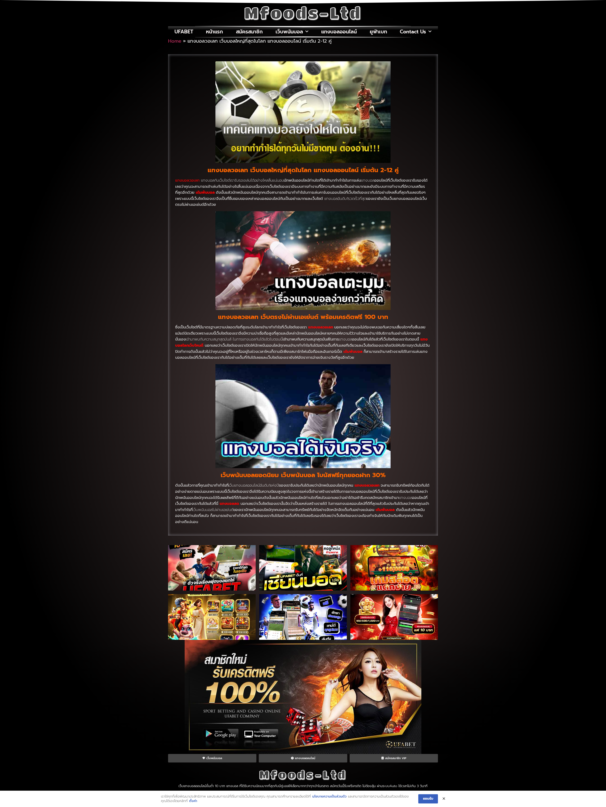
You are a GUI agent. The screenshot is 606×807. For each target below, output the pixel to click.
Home (174, 41)
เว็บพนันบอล (289, 32)
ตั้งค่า (193, 801)
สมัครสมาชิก (249, 32)
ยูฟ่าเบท (378, 32)
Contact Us (413, 32)
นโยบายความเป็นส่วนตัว (329, 796)
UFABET (183, 32)
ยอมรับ (428, 798)
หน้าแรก (214, 32)
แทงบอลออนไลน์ (339, 32)
